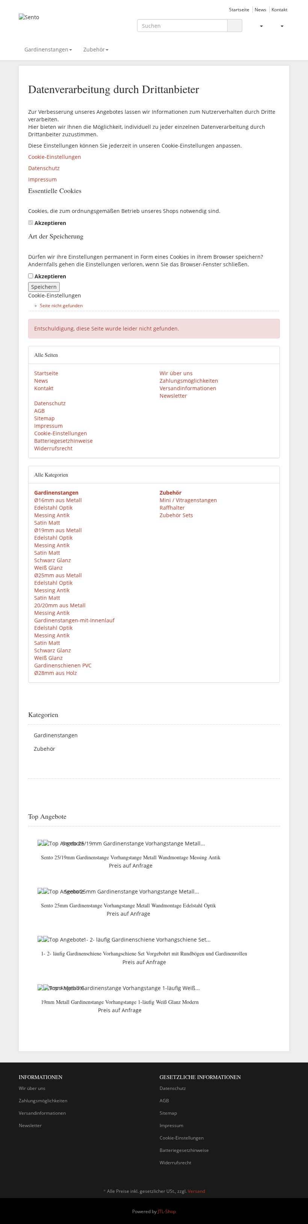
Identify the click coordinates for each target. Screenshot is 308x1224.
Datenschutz (44, 168)
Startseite (239, 9)
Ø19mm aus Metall (58, 530)
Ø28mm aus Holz (55, 672)
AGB (39, 410)
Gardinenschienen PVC (63, 665)
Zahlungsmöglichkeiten (189, 380)
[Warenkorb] (279, 26)
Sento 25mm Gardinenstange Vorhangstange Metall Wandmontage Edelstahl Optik (128, 905)
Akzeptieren (50, 222)
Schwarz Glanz (52, 560)
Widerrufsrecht (53, 448)
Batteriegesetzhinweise (63, 440)
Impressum (42, 179)
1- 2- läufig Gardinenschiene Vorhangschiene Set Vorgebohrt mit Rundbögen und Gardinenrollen (144, 953)
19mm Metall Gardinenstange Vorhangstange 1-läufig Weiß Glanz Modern (120, 1001)
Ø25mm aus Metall (58, 575)
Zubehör (94, 49)
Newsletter (173, 395)
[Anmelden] (258, 26)
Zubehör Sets (176, 515)
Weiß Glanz (48, 567)
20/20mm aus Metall (60, 605)
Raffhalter (172, 507)
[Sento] (60, 23)
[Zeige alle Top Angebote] (277, 816)
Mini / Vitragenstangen (188, 500)
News (260, 9)
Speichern (44, 286)
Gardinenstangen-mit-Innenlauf (74, 620)
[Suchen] (234, 25)
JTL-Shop (167, 1211)
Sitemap (44, 418)
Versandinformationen (188, 388)
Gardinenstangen (46, 49)
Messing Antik (51, 515)
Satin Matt (47, 522)
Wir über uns (176, 373)
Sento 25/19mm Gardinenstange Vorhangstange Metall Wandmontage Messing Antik (130, 857)
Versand (196, 1191)
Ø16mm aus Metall (58, 500)
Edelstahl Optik (53, 507)
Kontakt (279, 9)
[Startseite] (30, 305)
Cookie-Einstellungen (54, 156)
